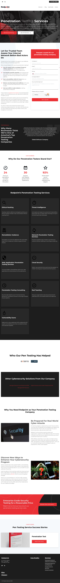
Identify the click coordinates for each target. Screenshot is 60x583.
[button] (41, 7)
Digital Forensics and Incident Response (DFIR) (42, 385)
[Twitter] (3, 1)
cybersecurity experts (14, 92)
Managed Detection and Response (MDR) (19, 385)
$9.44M (12, 474)
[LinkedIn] (5, 1)
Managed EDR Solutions (23, 387)
